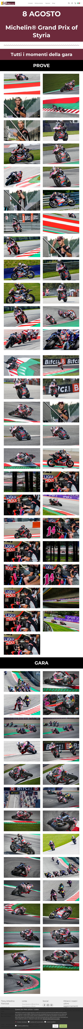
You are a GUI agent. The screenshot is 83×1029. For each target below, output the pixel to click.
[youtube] (51, 1005)
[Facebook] (44, 1005)
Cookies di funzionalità (37, 1022)
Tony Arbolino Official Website (28, 1007)
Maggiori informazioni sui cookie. (51, 1018)
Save (55, 1026)
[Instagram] (48, 1005)
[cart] (75, 3)
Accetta (63, 1026)
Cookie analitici (51, 1022)
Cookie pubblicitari (22, 1026)
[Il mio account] (72, 3)
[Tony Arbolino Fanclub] (8, 3)
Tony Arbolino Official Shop (30, 1004)
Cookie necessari (22, 1022)
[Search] (68, 3)
